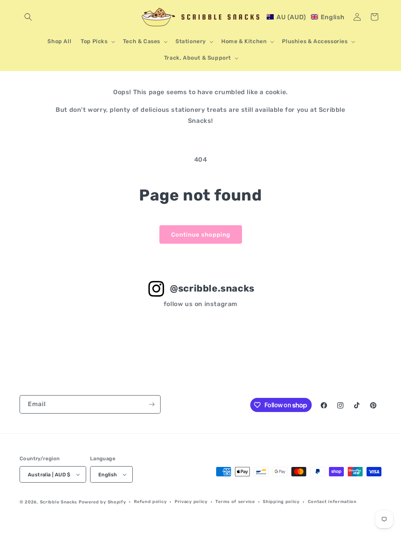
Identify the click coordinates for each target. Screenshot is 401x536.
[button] (28, 17)
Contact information (332, 501)
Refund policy (150, 501)
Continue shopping (200, 234)
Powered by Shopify (102, 502)
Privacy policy (191, 501)
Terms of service (235, 501)
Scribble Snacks (59, 502)
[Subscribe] (151, 404)
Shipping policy (281, 501)
